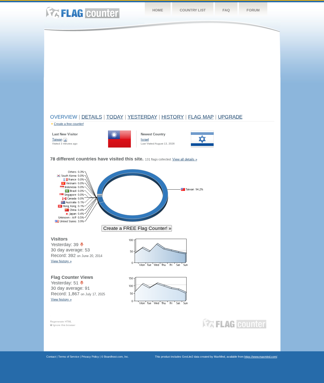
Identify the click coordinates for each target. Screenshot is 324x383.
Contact (51, 356)
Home (157, 10)
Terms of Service (68, 356)
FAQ (226, 10)
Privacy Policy (90, 356)
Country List (193, 10)
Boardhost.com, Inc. (116, 356)
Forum (253, 10)
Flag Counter (82, 12)
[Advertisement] (162, 74)
